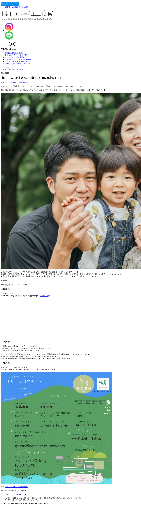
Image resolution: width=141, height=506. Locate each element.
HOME (7, 67)
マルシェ (15, 82)
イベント (8, 82)
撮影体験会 (23, 82)
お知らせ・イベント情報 (14, 69)
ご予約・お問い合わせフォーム (16, 494)
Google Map (44, 296)
